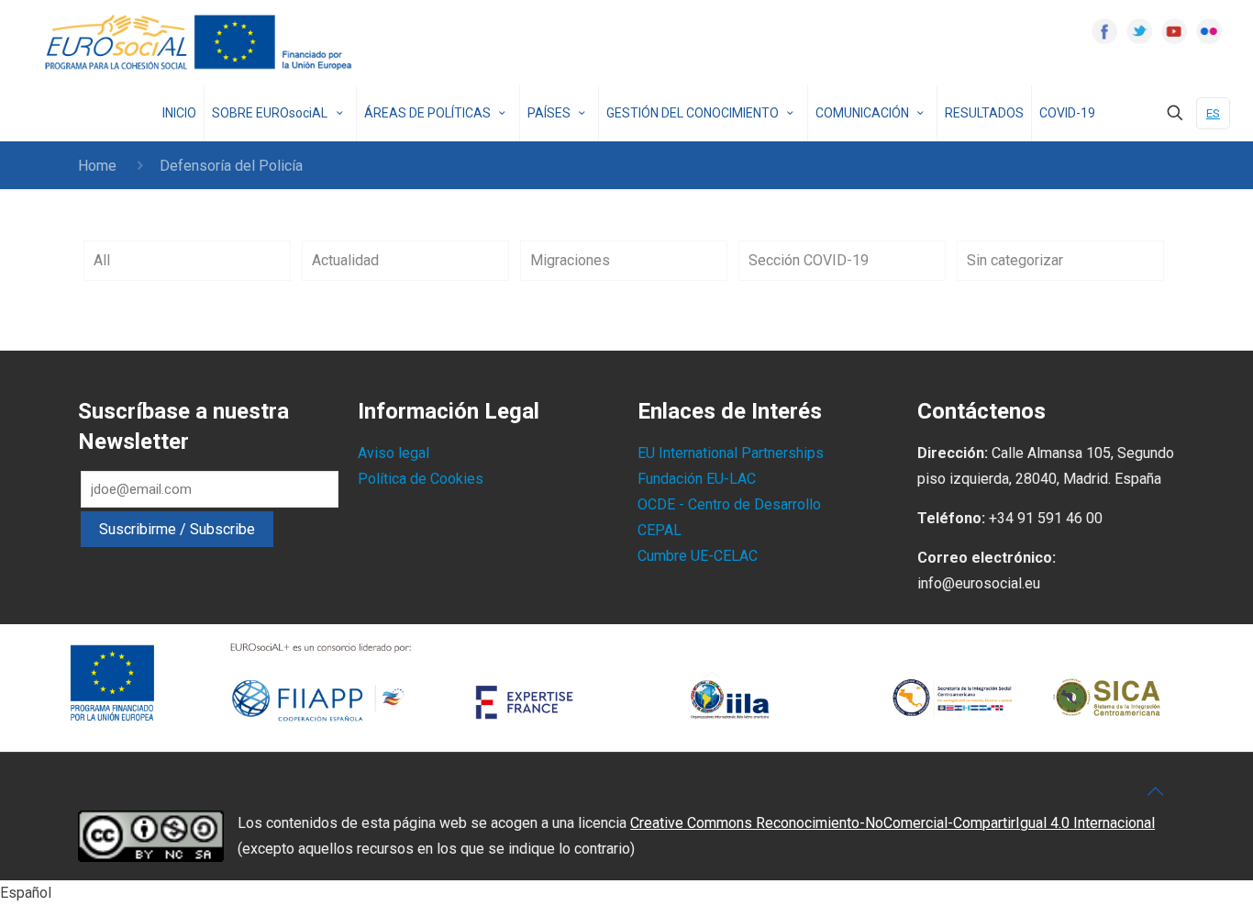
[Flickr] (1209, 31)
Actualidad (345, 260)
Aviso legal (393, 453)
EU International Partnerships (731, 453)
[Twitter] (1139, 31)
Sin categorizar (1015, 260)
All (102, 260)
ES (1213, 113)
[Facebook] (1104, 31)
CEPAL (660, 530)
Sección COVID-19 (808, 260)
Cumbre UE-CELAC (698, 556)
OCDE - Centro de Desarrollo (729, 504)
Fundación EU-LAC (697, 478)
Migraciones (570, 260)
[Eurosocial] (200, 42)
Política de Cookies (420, 478)
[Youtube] (1174, 31)
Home (97, 165)
